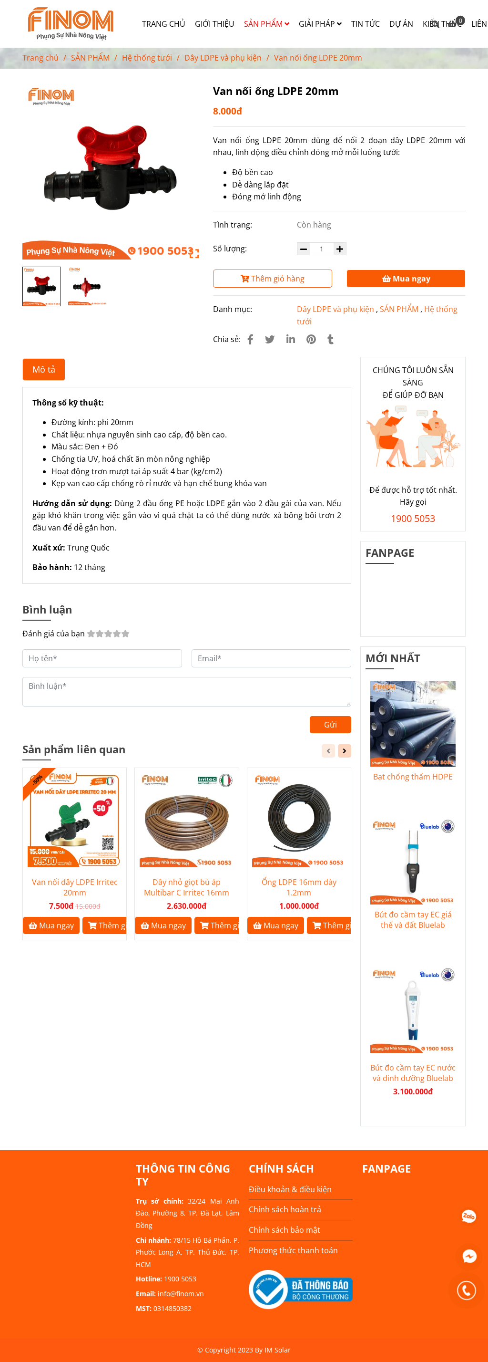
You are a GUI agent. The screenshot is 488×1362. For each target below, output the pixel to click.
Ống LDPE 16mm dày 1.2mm (299, 887)
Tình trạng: (233, 224)
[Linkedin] (291, 339)
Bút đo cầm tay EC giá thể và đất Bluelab (413, 919)
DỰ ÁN (401, 24)
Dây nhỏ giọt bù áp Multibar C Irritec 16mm (186, 887)
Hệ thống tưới (147, 57)
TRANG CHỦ (163, 24)
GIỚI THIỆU (214, 24)
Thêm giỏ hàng (277, 278)
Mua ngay (410, 278)
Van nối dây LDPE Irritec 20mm (75, 887)
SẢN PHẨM (264, 24)
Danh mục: (233, 309)
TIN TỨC (365, 24)
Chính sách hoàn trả (285, 1209)
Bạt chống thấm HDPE (413, 776)
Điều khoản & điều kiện (290, 1189)
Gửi (330, 724)
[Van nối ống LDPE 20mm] (72, 24)
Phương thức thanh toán (293, 1250)
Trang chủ (40, 57)
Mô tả (43, 369)
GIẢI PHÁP (318, 24)
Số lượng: (231, 248)
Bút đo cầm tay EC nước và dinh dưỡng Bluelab (413, 1072)
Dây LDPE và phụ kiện (223, 57)
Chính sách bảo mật (284, 1230)
